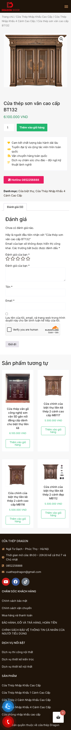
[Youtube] (6, 582)
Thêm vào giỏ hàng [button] (18, 443)
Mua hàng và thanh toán (17, 615)
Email (10, 300)
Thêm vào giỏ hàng (32, 127)
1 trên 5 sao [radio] (7, 258)
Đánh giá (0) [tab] (15, 207)
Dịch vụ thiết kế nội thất (17, 666)
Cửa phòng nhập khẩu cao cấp (21, 714)
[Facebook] (16, 582)
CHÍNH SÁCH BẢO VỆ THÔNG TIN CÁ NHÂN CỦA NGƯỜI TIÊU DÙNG (33, 631)
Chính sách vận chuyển (17, 608)
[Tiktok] (25, 582)
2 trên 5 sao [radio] (13, 258)
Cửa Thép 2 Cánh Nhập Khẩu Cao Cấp (26, 700)
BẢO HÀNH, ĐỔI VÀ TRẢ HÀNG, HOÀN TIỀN (29, 622)
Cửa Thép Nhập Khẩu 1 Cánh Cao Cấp (26, 692)
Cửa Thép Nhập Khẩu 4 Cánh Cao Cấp (26, 707)
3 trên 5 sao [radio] (18, 258)
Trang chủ (8, 16)
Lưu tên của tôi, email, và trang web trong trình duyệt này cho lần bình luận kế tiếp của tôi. (35, 319)
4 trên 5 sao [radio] (23, 258)
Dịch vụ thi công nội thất (17, 652)
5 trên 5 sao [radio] (28, 258)
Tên (9, 286)
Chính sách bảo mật (14, 600)
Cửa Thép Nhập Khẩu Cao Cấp (34, 16)
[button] (66, 6)
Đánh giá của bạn (17, 254)
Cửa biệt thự (26, 191)
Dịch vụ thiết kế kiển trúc (18, 659)
